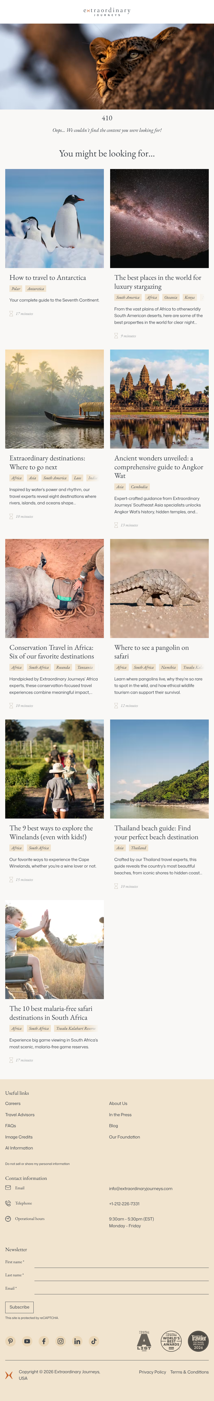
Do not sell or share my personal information (37, 1164)
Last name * (14, 1275)
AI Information (19, 1148)
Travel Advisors (19, 1115)
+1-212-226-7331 (124, 1204)
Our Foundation (124, 1137)
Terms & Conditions (189, 1372)
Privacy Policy (152, 1372)
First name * (14, 1261)
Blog (113, 1126)
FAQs (10, 1126)
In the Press (120, 1115)
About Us (118, 1103)
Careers (13, 1103)
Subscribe (19, 1307)
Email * (11, 1288)
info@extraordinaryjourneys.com (141, 1189)
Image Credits (19, 1137)
